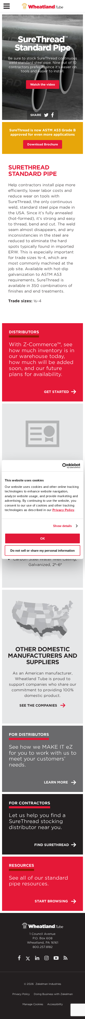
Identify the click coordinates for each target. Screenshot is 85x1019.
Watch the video (42, 84)
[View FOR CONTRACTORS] (42, 824)
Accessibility (55, 1004)
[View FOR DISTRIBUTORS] (42, 759)
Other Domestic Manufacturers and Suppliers (42, 656)
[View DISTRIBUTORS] (42, 362)
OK (42, 538)
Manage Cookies (32, 1004)
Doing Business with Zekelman (53, 994)
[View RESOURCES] (42, 884)
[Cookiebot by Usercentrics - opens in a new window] (62, 465)
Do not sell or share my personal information (42, 550)
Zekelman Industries (48, 983)
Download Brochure (42, 144)
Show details (62, 526)
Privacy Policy (21, 994)
